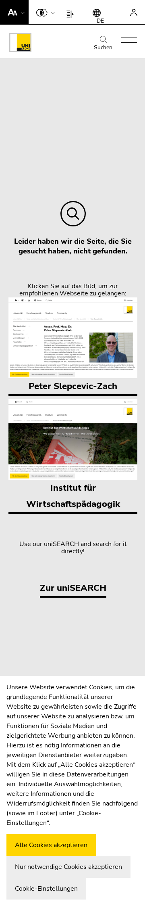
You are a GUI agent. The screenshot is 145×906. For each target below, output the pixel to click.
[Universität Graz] (20, 44)
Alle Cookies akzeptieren (51, 845)
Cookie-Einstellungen (46, 888)
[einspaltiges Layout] (72, 12)
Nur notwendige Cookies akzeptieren (68, 866)
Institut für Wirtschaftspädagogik (73, 496)
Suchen (103, 47)
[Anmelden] (133, 12)
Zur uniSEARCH (73, 588)
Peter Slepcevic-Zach (73, 386)
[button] (14, 12)
